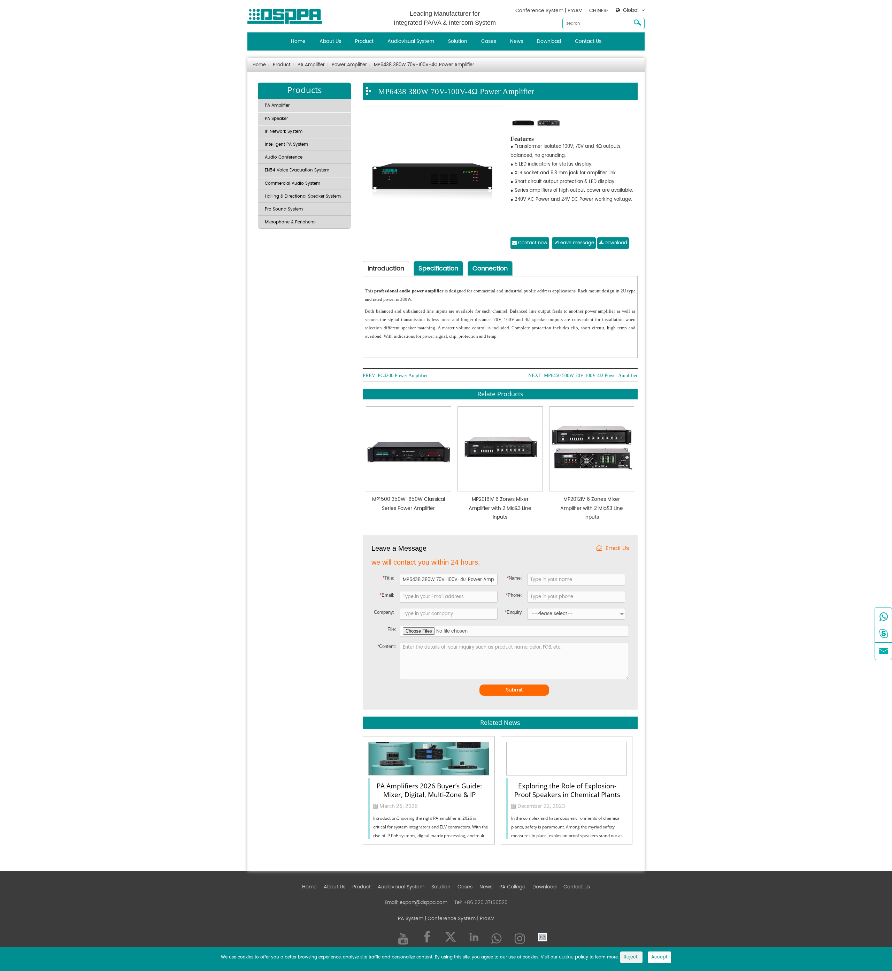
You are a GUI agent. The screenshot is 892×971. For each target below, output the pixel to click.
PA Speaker (276, 118)
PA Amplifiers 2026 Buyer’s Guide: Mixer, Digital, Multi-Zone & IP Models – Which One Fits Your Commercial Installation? (429, 789)
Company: (384, 612)
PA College (512, 887)
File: (391, 629)
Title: (388, 578)
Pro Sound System (284, 209)
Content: (386, 646)
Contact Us (588, 41)
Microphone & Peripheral (290, 222)
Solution (457, 41)
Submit (514, 690)
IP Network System (283, 131)
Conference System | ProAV (548, 11)
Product (364, 41)
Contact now (532, 243)
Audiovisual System (410, 41)
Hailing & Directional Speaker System (303, 196)
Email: (387, 595)
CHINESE (599, 11)
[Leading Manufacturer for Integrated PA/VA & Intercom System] (287, 14)
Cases (488, 41)
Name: (514, 578)
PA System (410, 919)
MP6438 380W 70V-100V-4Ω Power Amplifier (424, 65)
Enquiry (513, 612)
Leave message (576, 243)
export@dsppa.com (423, 903)
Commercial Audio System (292, 183)
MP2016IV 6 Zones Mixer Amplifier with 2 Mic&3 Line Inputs (500, 508)
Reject (631, 957)
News (516, 41)
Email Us (617, 548)
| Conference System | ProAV (458, 919)
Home (298, 41)
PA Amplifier (311, 65)
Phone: (514, 595)
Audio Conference (283, 157)
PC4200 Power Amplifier (403, 375)
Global (630, 10)
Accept (659, 957)
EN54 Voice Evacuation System (297, 170)
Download (549, 41)
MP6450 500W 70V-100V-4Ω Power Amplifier (591, 375)
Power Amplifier (349, 65)
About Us (330, 41)
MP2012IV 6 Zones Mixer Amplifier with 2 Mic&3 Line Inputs (591, 508)
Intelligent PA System (286, 144)
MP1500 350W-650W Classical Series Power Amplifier (408, 503)
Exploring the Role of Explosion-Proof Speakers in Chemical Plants (567, 789)
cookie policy (573, 957)
